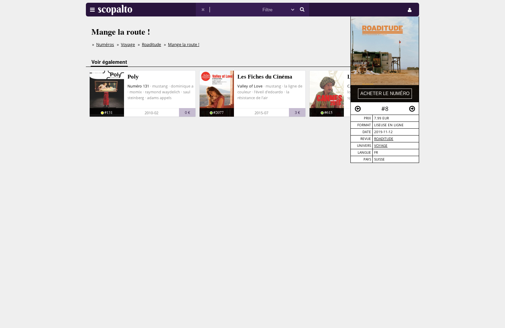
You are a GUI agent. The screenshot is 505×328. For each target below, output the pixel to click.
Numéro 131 (138, 86)
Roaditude (383, 139)
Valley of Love (249, 86)
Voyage (381, 145)
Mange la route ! (183, 44)
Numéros (105, 44)
